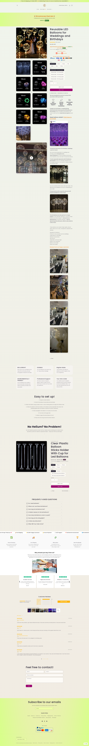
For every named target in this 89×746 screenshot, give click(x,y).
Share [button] (52, 358)
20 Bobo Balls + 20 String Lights (57, 72)
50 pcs (58, 467)
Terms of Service (57, 715)
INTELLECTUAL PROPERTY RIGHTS (39, 717)
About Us (33, 715)
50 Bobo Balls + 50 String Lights (57, 78)
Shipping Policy (50, 715)
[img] (19, 618)
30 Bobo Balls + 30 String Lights (57, 74)
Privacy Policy (43, 715)
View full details (65, 490)
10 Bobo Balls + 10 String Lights (57, 70)
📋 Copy (46, 20)
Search (29, 715)
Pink (68, 63)
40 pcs (53, 467)
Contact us (38, 715)
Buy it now (61, 89)
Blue (57, 66)
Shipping (57, 49)
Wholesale (54, 717)
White (59, 63)
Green (63, 63)
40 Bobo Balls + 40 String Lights (57, 76)
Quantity (51, 81)
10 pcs (53, 464)
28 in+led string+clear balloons (58, 475)
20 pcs (58, 464)
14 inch (53, 471)
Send (29, 685)
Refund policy (48, 717)
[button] (17, 5)
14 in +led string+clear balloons (58, 473)
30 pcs (63, 464)
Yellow (61, 66)
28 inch (58, 471)
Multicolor (53, 63)
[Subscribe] (52, 708)
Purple (52, 66)
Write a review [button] (63, 601)
